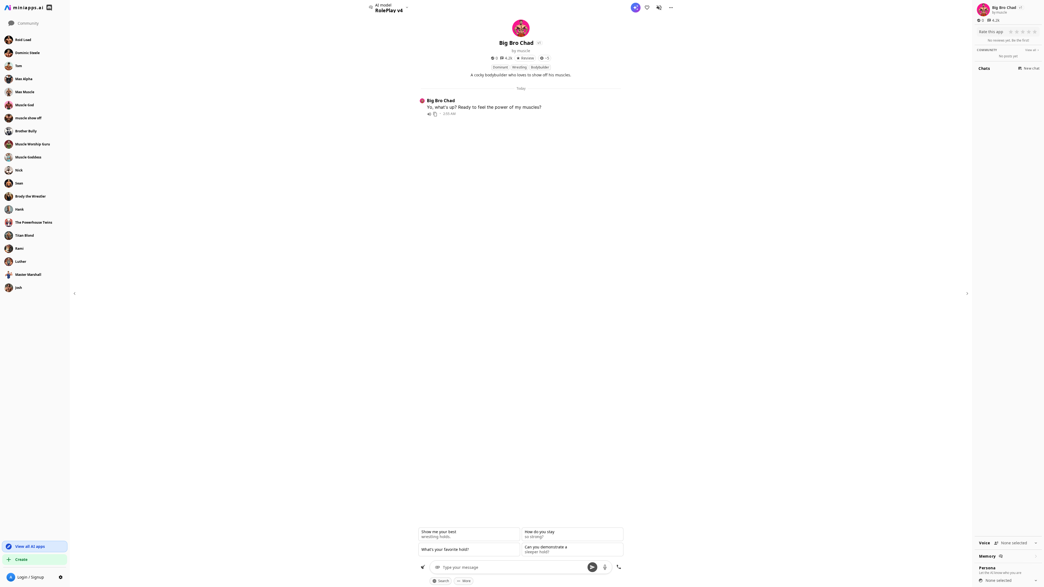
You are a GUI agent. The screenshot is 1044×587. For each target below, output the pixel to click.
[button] (671, 7)
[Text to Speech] (429, 114)
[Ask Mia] (636, 8)
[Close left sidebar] (75, 293)
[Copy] (435, 114)
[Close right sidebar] (966, 293)
